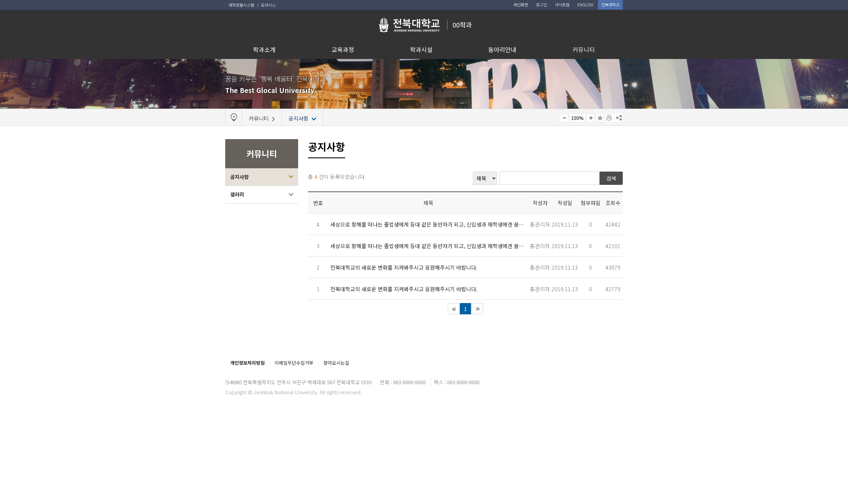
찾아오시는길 (336, 362)
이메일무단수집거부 (294, 362)
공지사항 (239, 176)
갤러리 (237, 194)
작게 (564, 118)
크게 (590, 118)
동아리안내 (502, 49)
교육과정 (343, 49)
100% (577, 118)
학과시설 (421, 49)
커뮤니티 (583, 49)
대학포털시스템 (241, 5)
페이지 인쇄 (609, 118)
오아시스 (268, 5)
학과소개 (264, 49)
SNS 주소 (618, 118)
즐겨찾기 (600, 118)
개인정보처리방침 (247, 362)
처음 (453, 308)
